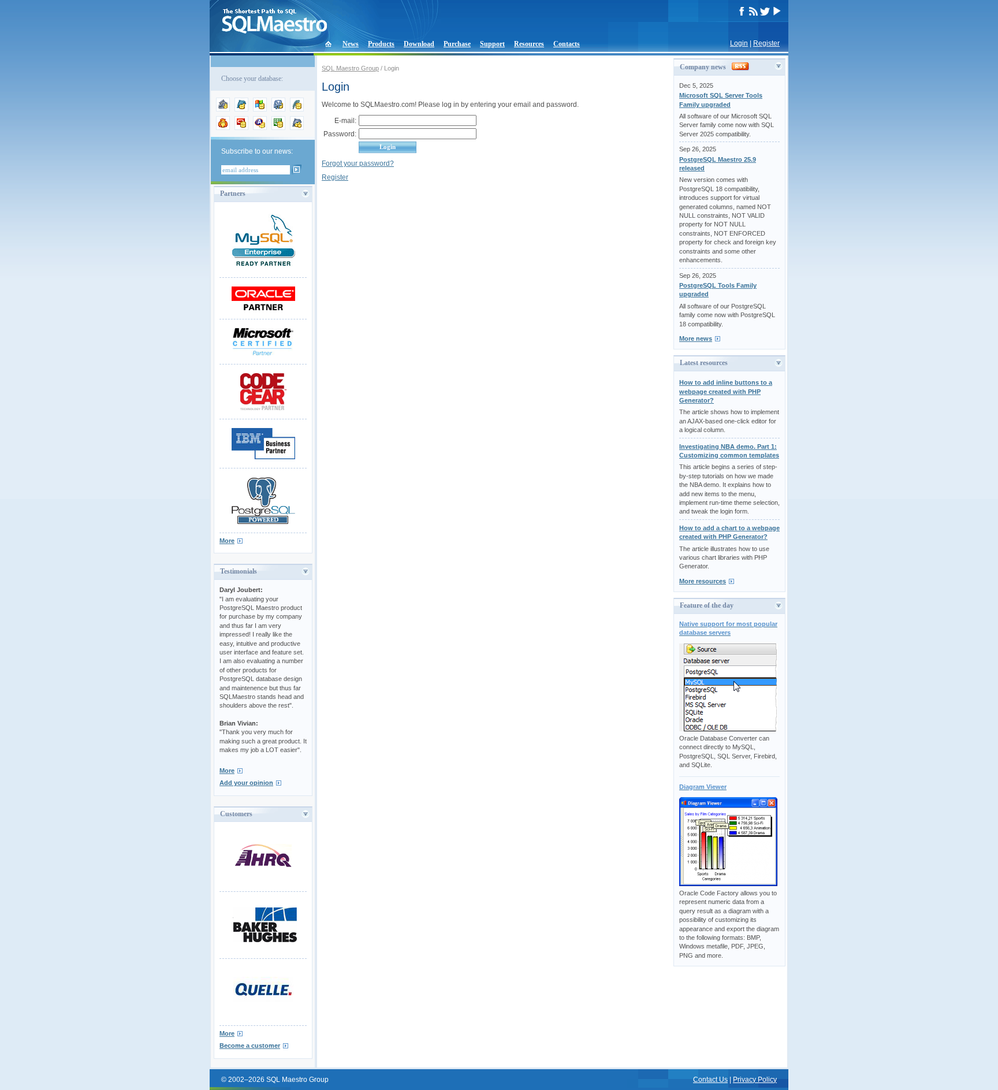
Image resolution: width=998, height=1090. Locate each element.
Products (381, 44)
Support (492, 44)
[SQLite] (297, 109)
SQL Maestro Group (350, 68)
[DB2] (278, 128)
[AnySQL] (223, 109)
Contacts (566, 44)
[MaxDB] (297, 128)
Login (739, 43)
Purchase (457, 44)
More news (695, 338)
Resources (529, 44)
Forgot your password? (358, 163)
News (350, 44)
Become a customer (249, 1045)
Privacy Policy (755, 1080)
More (226, 540)
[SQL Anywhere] (260, 128)
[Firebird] (223, 128)
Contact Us (710, 1080)
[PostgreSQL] (278, 109)
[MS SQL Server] (260, 109)
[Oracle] (241, 128)
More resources (702, 581)
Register (766, 43)
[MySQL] (241, 109)
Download (419, 44)
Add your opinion (246, 782)
